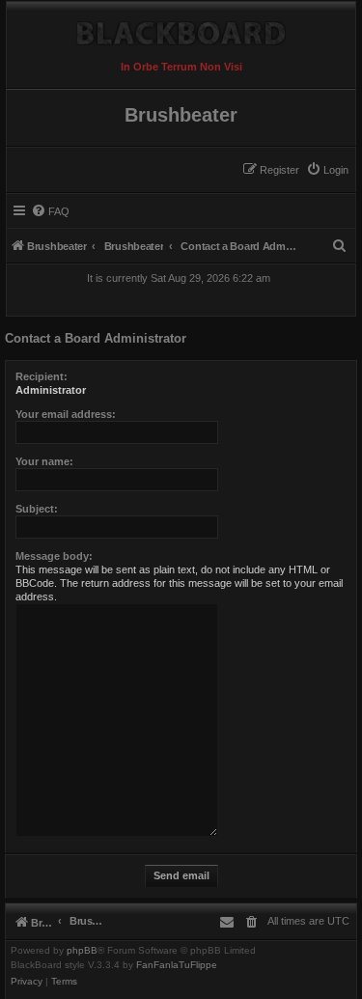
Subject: (36, 508)
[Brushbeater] (181, 28)
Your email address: (65, 414)
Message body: (54, 556)
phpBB (82, 951)
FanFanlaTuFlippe (176, 965)
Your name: (44, 461)
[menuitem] (327, 169)
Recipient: (41, 376)
